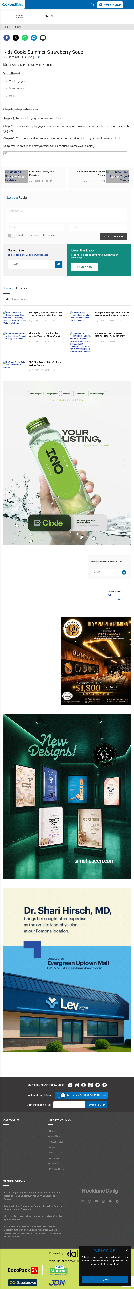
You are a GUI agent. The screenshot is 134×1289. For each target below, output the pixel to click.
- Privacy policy (56, 1169)
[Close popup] (127, 1250)
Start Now (86, 267)
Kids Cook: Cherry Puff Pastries (41, 173)
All (7, 299)
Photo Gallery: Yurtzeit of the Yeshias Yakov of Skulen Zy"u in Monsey (45, 336)
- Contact (53, 1163)
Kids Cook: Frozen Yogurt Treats (91, 173)
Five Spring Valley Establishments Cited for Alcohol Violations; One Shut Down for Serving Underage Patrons (31, 1195)
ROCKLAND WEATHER (54, 16)
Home (6, 27)
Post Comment (113, 236)
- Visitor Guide (55, 1142)
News (18, 27)
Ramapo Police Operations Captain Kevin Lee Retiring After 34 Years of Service (112, 315)
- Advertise (53, 1158)
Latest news (19, 299)
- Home (51, 1131)
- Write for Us (55, 1153)
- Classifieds (54, 1136)
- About (52, 1147)
